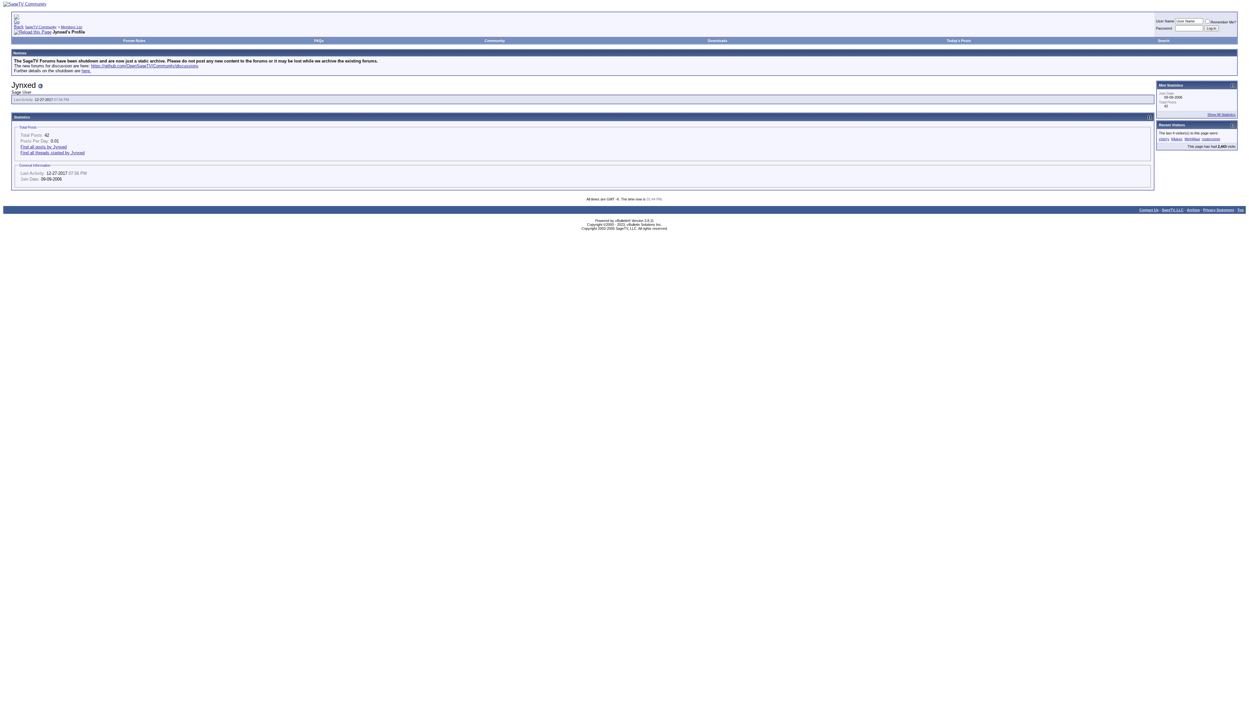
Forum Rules (134, 41)
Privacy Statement (1218, 210)
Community (495, 41)
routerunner (1211, 139)
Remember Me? (1223, 22)
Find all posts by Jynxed (43, 147)
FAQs (319, 41)
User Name (1165, 21)
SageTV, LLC (1173, 210)
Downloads (717, 41)
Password (1164, 28)
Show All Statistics (1221, 115)
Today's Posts (959, 41)
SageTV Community (41, 27)
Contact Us (1149, 210)
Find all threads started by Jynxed (52, 152)
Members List (71, 27)
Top (1240, 210)
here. (86, 70)
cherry (1164, 139)
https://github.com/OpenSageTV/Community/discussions (144, 65)
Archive (1193, 210)
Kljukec (1177, 139)
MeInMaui (1192, 139)
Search (1164, 41)
